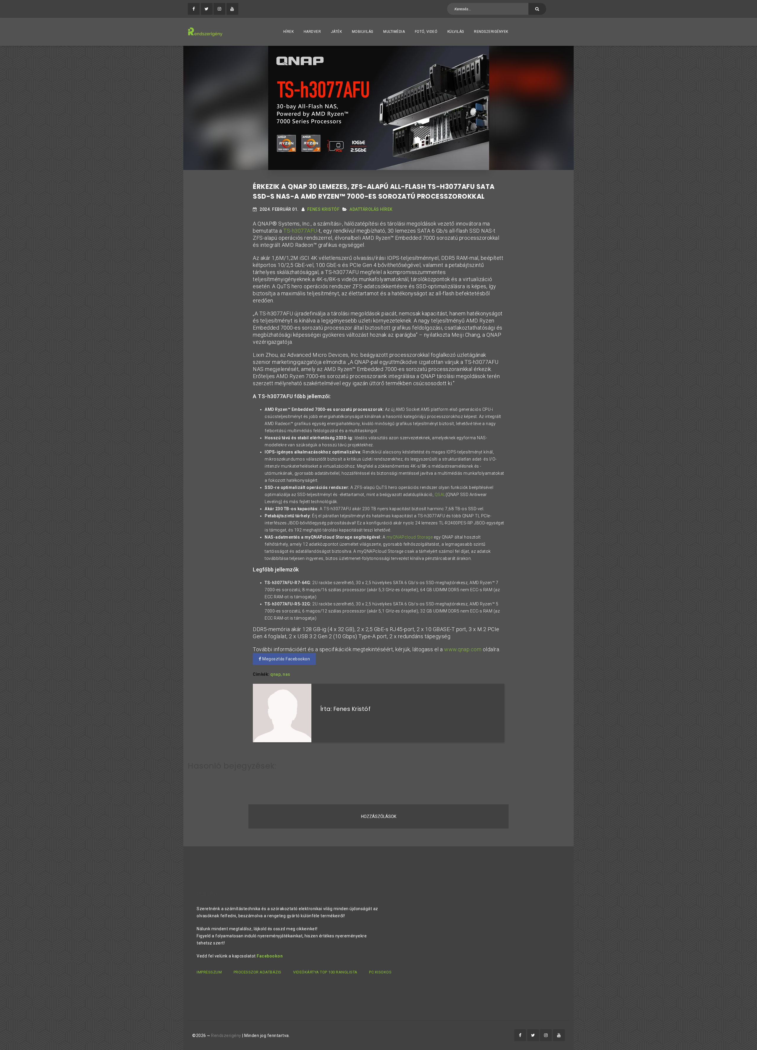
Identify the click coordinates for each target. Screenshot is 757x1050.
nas (286, 674)
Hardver (312, 32)
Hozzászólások (378, 816)
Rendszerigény (226, 1035)
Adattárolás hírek (371, 209)
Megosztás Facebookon (285, 659)
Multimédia (394, 32)
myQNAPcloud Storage (409, 537)
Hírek (288, 32)
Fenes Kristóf (323, 209)
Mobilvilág (362, 32)
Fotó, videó (426, 32)
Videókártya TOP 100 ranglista (325, 972)
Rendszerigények (491, 32)
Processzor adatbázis (258, 972)
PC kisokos (380, 972)
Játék (336, 32)
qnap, (276, 674)
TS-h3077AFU (300, 231)
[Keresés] (537, 9)
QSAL (440, 494)
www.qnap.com (462, 649)
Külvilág (455, 32)
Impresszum (209, 972)
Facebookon (270, 956)
